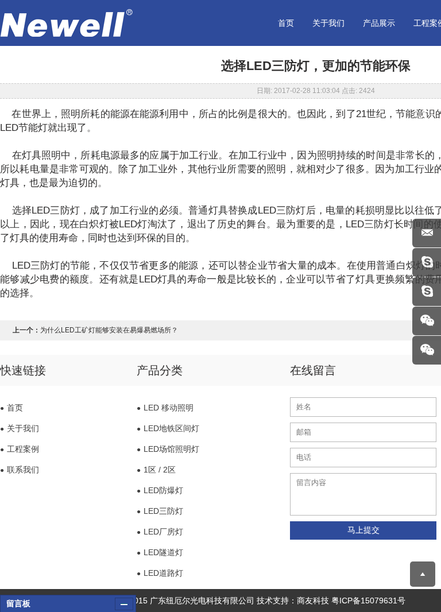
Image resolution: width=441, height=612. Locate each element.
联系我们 (19, 469)
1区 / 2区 (156, 469)
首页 (286, 23)
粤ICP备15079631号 (368, 600)
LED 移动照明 (165, 407)
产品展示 (379, 23)
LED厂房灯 (160, 531)
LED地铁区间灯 (168, 428)
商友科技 (313, 600)
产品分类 (160, 370)
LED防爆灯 (160, 490)
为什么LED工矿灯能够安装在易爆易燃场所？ (109, 330)
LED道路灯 (160, 573)
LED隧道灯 (160, 552)
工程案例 (19, 449)
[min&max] (124, 604)
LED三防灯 (160, 511)
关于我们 (328, 23)
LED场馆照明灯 (168, 449)
